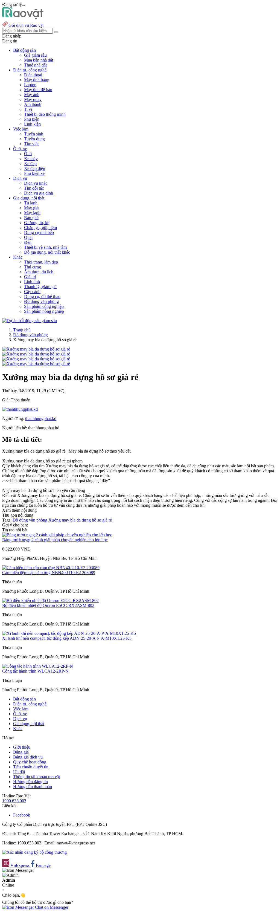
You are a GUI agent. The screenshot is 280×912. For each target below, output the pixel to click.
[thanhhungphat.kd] (20, 409)
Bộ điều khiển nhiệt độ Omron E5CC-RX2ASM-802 (48, 605)
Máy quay (33, 99)
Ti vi (28, 109)
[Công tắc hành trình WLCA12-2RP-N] (37, 666)
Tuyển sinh (33, 134)
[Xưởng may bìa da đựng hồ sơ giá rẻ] (36, 349)
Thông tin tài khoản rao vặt (36, 776)
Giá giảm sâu (35, 55)
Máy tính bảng (36, 79)
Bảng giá (21, 752)
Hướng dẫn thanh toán (32, 786)
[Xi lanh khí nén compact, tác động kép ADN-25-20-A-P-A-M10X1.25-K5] (69, 633)
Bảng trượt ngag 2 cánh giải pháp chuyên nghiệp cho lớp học (55, 539)
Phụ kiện (31, 119)
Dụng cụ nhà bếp (39, 232)
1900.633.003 (14, 800)
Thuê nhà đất (35, 65)
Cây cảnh (32, 291)
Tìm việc (31, 143)
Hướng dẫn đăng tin (30, 781)
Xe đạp (30, 163)
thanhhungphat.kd (40, 418)
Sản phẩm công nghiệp (44, 306)
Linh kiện (32, 124)
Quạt (28, 237)
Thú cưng (32, 267)
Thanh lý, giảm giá (40, 286)
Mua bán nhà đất (38, 60)
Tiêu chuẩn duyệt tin (30, 767)
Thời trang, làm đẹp (41, 262)
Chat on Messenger (51, 907)
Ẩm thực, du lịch (38, 272)
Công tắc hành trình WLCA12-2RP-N (35, 671)
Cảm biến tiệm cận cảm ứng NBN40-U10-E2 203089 (48, 572)
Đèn (27, 242)
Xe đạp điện (34, 168)
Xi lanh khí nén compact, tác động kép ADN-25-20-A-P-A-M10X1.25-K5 (67, 638)
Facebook (21, 815)
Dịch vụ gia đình (38, 193)
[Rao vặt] (22, 18)
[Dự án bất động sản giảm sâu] (29, 320)
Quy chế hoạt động (29, 762)
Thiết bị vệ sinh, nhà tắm (45, 247)
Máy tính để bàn (38, 89)
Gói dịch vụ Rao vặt (25, 25)
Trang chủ (22, 330)
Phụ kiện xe (34, 173)
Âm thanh (32, 104)
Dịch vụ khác (35, 183)
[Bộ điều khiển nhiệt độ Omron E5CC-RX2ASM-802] (50, 600)
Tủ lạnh (30, 203)
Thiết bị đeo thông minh (45, 114)
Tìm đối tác (34, 188)
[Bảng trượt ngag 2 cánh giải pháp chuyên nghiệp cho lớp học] (57, 534)
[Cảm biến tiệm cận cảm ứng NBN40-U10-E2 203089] (51, 567)
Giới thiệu (21, 747)
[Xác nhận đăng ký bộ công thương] (34, 852)
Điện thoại (33, 75)
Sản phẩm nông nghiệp (44, 311)
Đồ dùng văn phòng (41, 301)
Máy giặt (31, 207)
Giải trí (30, 276)
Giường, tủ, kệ (36, 222)
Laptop (30, 84)
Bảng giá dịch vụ (28, 757)
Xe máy (31, 158)
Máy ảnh (31, 94)
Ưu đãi (19, 771)
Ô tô (28, 153)
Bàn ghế (31, 217)
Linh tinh (32, 281)
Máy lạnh (32, 212)
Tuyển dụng (34, 139)
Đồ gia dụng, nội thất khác (47, 252)
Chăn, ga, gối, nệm (40, 227)
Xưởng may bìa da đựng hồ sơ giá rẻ (80, 520)
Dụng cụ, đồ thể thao (42, 296)
